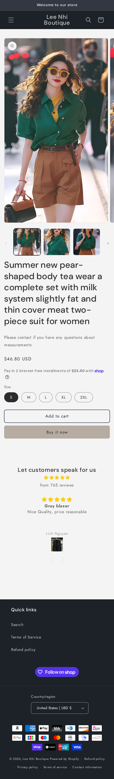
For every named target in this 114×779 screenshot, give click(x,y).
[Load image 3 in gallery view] (86, 242)
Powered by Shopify (64, 758)
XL (63, 397)
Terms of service (55, 767)
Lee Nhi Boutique (36, 758)
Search (17, 624)
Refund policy (23, 649)
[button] (11, 20)
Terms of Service (26, 637)
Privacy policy (27, 767)
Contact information (87, 767)
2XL (83, 397)
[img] (57, 478)
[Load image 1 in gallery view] (27, 242)
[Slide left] (6, 243)
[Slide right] (108, 243)
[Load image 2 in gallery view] (57, 242)
